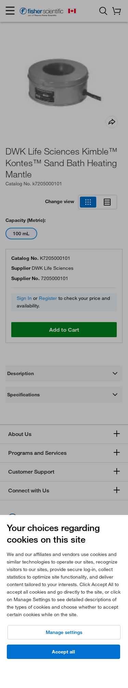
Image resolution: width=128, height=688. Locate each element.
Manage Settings (64, 632)
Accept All (63, 652)
